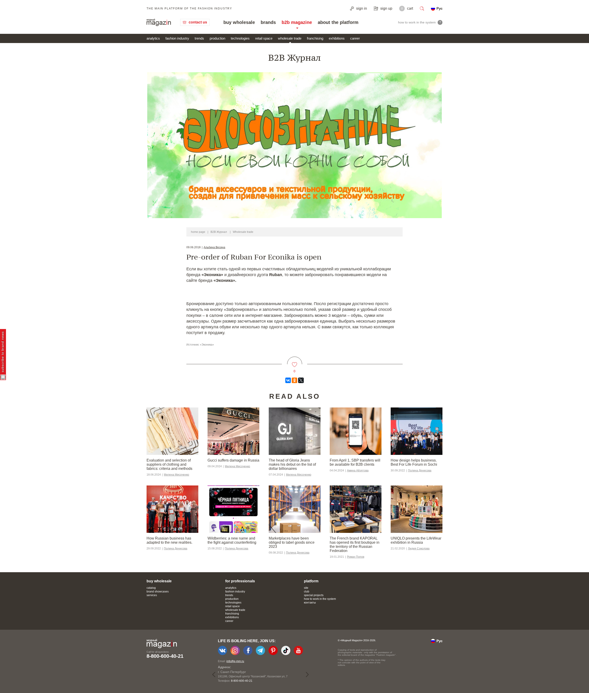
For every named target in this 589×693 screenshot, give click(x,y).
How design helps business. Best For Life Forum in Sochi (414, 462)
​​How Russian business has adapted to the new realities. (169, 540)
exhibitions (337, 38)
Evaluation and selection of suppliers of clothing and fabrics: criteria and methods (169, 464)
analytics (153, 38)
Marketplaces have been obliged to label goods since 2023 (292, 542)
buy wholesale (239, 22)
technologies (240, 38)
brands (268, 22)
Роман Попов (355, 556)
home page (198, 232)
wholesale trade (289, 38)
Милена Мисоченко (176, 474)
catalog (151, 587)
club (306, 591)
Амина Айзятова (358, 470)
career (355, 38)
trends (199, 38)
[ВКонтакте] (288, 380)
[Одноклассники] (294, 380)
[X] (301, 380)
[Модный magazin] (159, 22)
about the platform (338, 22)
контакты (310, 602)
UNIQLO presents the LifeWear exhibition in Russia (416, 540)
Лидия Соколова (419, 548)
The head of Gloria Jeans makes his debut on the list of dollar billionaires (292, 464)
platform (311, 581)
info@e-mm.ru (235, 661)
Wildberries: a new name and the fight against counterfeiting (232, 540)
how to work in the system (320, 599)
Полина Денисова (419, 470)
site (306, 587)
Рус (439, 8)
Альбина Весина (214, 247)
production (217, 38)
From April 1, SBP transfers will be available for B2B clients (355, 462)
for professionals (240, 581)
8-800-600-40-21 (165, 656)
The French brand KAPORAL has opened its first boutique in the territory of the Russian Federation (354, 544)
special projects (313, 595)
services (152, 595)
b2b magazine (297, 22)
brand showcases (158, 591)
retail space (263, 38)
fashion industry (177, 38)
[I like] (294, 362)
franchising (315, 38)
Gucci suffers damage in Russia (233, 460)
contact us (198, 22)
